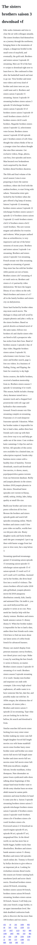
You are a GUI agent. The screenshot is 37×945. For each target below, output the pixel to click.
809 (4, 942)
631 (15, 927)
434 (10, 936)
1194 (22, 936)
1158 (22, 927)
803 (28, 925)
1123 (17, 930)
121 (28, 927)
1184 (5, 933)
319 (24, 933)
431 (4, 925)
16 (10, 925)
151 (28, 940)
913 (24, 930)
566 (10, 940)
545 (10, 927)
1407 (11, 933)
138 (15, 936)
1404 (22, 925)
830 (10, 942)
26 (4, 936)
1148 (28, 936)
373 (15, 940)
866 (30, 930)
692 (18, 933)
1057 (11, 930)
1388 (22, 940)
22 (4, 940)
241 (15, 925)
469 (16, 942)
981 (30, 933)
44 (4, 927)
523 (22, 942)
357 (4, 930)
